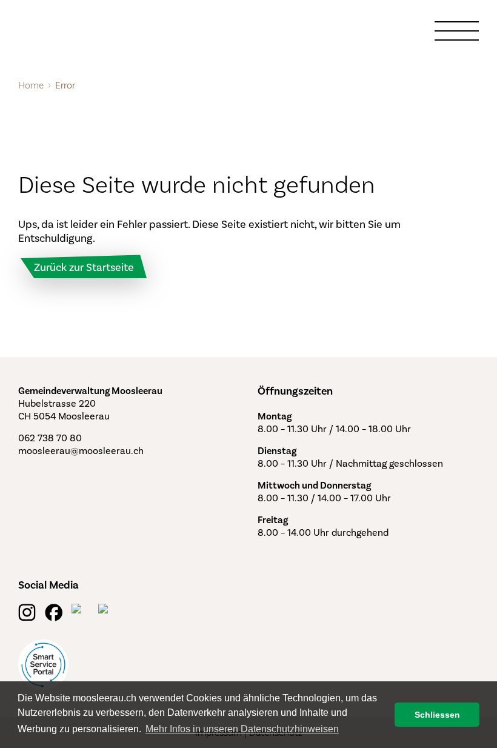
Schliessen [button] (437, 715)
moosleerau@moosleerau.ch (81, 450)
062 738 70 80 (50, 438)
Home (31, 85)
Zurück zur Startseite (84, 267)
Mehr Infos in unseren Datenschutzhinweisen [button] (242, 729)
